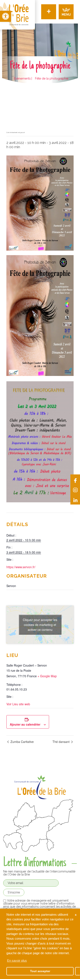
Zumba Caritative (22, 741)
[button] (5, 16)
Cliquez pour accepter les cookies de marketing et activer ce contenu (40, 624)
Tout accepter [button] (40, 971)
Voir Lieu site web (18, 704)
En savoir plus (17, 960)
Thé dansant (61, 741)
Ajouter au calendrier (25, 724)
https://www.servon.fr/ (20, 567)
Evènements (22, 78)
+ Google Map (47, 676)
